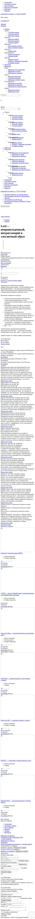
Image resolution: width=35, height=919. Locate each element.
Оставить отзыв (6, 524)
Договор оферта (27, 844)
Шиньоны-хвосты (14, 90)
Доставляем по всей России (13, 199)
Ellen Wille (4, 254)
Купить (10, 566)
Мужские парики (13, 41)
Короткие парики (13, 36)
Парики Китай (13, 56)
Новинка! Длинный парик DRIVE (12, 553)
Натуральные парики (15, 46)
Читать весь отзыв (6, 381)
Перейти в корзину (7, 847)
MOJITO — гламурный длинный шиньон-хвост (16, 760)
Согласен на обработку (11, 912)
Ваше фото (4, 853)
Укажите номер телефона (9, 892)
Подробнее (4, 357)
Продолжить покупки (20, 847)
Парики (6, 29)
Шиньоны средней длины (16, 80)
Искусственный (6, 263)
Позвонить (4, 842)
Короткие (4, 266)
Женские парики (13, 39)
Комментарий (5, 910)
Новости (7, 11)
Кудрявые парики (13, 63)
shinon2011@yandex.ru (8, 14)
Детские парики (13, 42)
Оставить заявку (16, 280)
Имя (2, 902)
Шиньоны (7, 66)
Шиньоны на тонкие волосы (17, 86)
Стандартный (5, 259)
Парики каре (12, 51)
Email (2, 906)
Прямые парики (13, 59)
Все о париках (9, 5)
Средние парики (13, 34)
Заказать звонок (6, 900)
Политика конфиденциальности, (11, 844)
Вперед (7, 216)
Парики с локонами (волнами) (18, 61)
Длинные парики (13, 32)
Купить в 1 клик (6, 280)
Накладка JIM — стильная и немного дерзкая (15, 720)
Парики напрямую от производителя (16, 194)
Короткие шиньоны (14, 76)
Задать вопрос (5, 344)
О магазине (8, 2)
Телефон (3, 904)
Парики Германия (14, 54)
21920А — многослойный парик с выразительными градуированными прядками (17, 594)
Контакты (7, 9)
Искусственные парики (15, 47)
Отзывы (7, 831)
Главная (7, 220)
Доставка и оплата (10, 4)
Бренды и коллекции (11, 7)
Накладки (7, 64)
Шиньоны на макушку (15, 85)
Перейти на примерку (8, 851)
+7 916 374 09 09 (20, 14)
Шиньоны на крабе (14, 71)
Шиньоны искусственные (16, 69)
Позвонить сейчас (26, 898)
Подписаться (23, 864)
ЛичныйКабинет (3, 25)
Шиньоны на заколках (15, 73)
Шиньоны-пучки (13, 91)
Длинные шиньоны (14, 78)
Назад (3, 216)
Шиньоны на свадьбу (15, 83)
